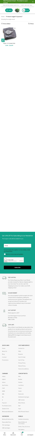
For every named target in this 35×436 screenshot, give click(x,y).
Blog (3, 354)
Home (2, 16)
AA (2, 397)
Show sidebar (6, 23)
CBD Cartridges (6, 428)
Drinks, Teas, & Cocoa (24, 426)
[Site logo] (17, 10)
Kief (19, 405)
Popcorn (4, 402)
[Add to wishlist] (14, 28)
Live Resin (21, 385)
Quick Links (5, 345)
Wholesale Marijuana (7, 411)
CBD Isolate (21, 400)
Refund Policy (21, 366)
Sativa (3, 382)
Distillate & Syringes (23, 397)
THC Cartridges (6, 425)
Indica (3, 376)
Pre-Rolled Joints (6, 405)
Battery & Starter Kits (8, 419)
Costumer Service (23, 345)
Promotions (5, 360)
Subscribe (17, 267)
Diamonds (21, 394)
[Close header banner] (33, 1)
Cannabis (5, 373)
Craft (3, 388)
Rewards (20, 354)
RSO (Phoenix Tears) (23, 411)
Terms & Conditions (23, 369)
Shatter (20, 382)
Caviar (19, 391)
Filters (32, 23)
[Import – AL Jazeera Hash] (9, 34)
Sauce (20, 388)
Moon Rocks (21, 402)
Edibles (20, 416)
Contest (4, 357)
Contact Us (21, 348)
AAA (3, 394)
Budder (20, 379)
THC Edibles (21, 429)
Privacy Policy (21, 363)
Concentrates (23, 373)
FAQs (19, 351)
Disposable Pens (6, 422)
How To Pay (21, 360)
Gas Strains (5, 385)
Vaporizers (5, 416)
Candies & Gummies (23, 419)
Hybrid (3, 379)
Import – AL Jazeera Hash (9, 43)
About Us (4, 351)
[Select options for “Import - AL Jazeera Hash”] (3, 40)
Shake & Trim (5, 408)
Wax (19, 376)
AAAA (3, 391)
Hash (19, 408)
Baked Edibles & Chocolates (22, 422)
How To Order (21, 357)
